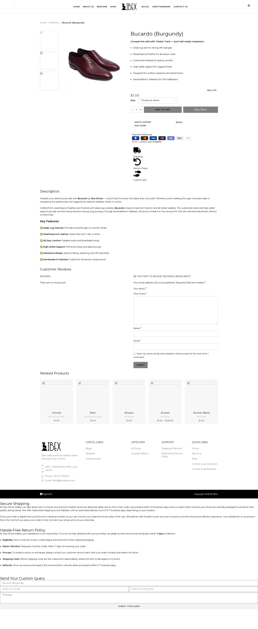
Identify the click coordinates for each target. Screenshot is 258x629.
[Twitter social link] (188, 127)
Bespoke (90, 458)
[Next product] (47, 31)
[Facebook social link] (185, 127)
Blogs (89, 453)
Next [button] (54, 100)
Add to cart (162, 115)
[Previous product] (41, 31)
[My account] (239, 12)
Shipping (138, 161)
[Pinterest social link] (192, 127)
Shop (194, 464)
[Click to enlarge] (66, 96)
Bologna (129, 418)
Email (137, 346)
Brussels (165, 418)
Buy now (201, 114)
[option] (49, 45)
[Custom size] (137, 179)
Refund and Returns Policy (172, 460)
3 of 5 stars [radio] (155, 294)
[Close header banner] (254, 2)
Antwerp (56, 418)
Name (137, 333)
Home (43, 28)
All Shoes (55, 28)
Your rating (139, 294)
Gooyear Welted (139, 458)
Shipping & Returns (172, 453)
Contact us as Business (204, 474)
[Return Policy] (137, 167)
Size (132, 105)
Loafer (62, 422)
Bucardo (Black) (201, 418)
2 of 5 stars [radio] (153, 294)
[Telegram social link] (199, 127)
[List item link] (61, 481)
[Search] (18, 12)
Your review (140, 298)
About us (196, 458)
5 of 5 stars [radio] (159, 294)
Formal (98, 422)
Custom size (139, 185)
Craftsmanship (93, 464)
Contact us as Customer (204, 469)
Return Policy (140, 173)
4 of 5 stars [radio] (157, 294)
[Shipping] (137, 155)
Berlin (93, 418)
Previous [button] (44, 100)
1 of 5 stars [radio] (150, 294)
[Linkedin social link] (195, 127)
